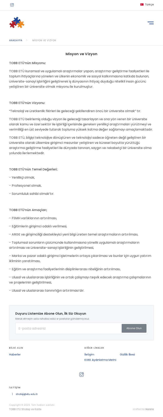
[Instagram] (11, 4)
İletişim (89, 354)
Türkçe (149, 4)
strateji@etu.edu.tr (27, 394)
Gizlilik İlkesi (127, 354)
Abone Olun (134, 328)
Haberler (15, 354)
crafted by (143, 409)
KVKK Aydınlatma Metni (100, 360)
